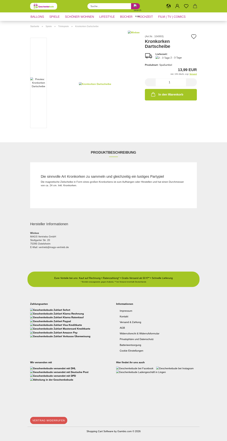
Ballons (37, 16)
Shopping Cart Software (100, 431)
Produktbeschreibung (113, 152)
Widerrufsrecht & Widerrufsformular (139, 333)
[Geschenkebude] (45, 6)
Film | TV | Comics (172, 16)
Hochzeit (145, 16)
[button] (168, 6)
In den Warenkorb (170, 94)
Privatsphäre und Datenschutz (137, 339)
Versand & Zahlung (130, 322)
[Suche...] (135, 6)
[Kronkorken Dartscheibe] (95, 83)
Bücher (126, 16)
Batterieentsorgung (130, 345)
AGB (122, 327)
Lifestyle (107, 16)
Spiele (54, 16)
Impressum (126, 310)
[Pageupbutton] (217, 436)
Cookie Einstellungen (131, 350)
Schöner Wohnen (79, 16)
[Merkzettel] (186, 6)
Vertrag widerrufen (48, 420)
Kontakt (124, 316)
